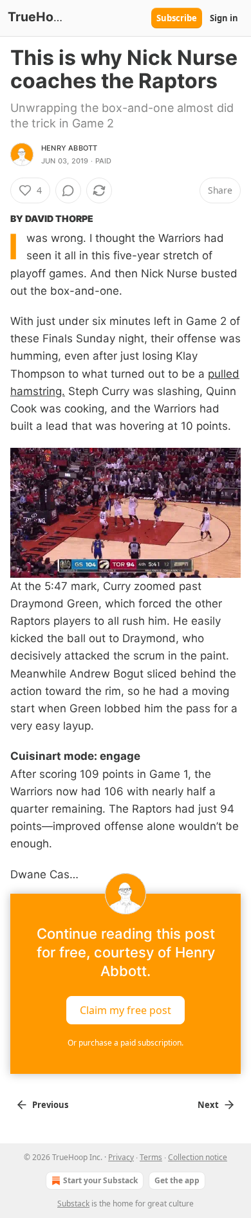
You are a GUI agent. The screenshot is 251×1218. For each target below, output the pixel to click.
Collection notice (197, 1157)
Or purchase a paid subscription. (125, 1042)
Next (208, 1105)
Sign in (224, 18)
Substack (73, 1203)
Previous (50, 1105)
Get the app (177, 1180)
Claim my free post (125, 1009)
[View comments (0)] (68, 190)
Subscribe (176, 18)
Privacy (121, 1157)
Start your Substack (100, 1180)
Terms (151, 1157)
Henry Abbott (69, 147)
